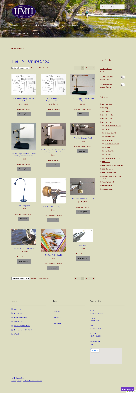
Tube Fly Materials (108, 182)
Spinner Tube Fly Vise (112, 144)
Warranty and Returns (70, 25)
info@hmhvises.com (97, 313)
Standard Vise (109, 151)
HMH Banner (106, 162)
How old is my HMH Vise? (20, 33)
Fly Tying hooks (107, 115)
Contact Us (54, 25)
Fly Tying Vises (107, 122)
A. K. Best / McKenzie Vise (113, 126)
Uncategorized (107, 185)
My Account (26, 25)
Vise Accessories (107, 189)
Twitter (57, 311)
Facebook (57, 323)
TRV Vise (107, 155)
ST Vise (107, 147)
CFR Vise (107, 129)
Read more (82, 151)
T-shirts (107, 111)
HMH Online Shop (40, 25)
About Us (14, 25)
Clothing (105, 108)
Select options (24, 114)
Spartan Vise (109, 140)
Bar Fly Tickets (107, 104)
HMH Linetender (107, 169)
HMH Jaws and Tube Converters (112, 165)
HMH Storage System (109, 173)
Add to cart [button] (82, 114)
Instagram (58, 317)
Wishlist (36, 33)
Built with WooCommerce (32, 381)
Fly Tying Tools (107, 119)
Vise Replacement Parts (112, 158)
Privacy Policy (16, 381)
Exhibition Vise (110, 137)
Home (16, 48)
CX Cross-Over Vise (111, 133)
